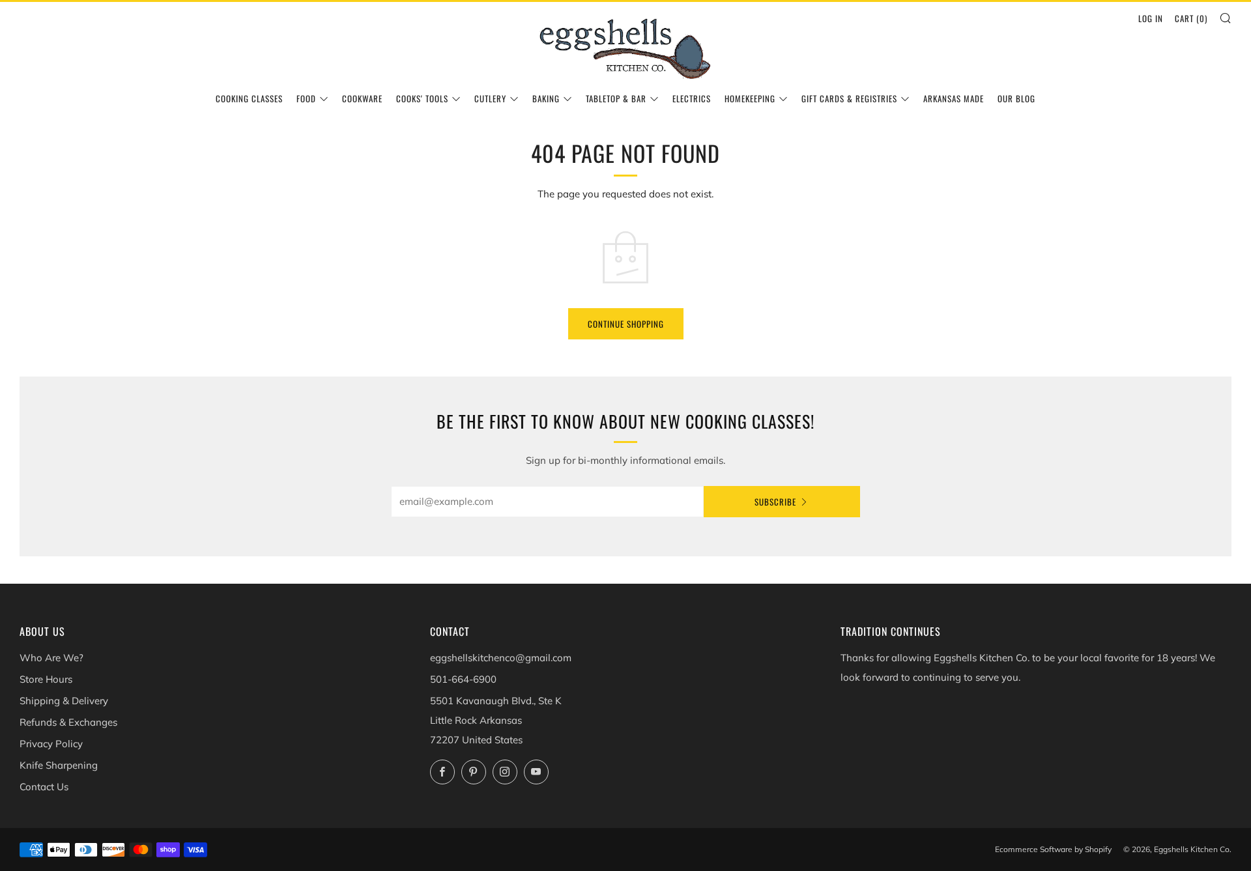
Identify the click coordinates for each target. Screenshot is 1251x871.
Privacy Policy (51, 743)
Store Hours (46, 679)
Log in (1150, 18)
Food (306, 98)
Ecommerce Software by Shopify (1053, 849)
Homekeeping (750, 98)
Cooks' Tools (422, 98)
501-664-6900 (463, 679)
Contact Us (44, 786)
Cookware (362, 98)
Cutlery (490, 98)
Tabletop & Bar (616, 98)
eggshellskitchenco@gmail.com (500, 657)
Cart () (1191, 18)
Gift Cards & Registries (849, 98)
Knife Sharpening (59, 765)
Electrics (691, 98)
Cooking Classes (249, 98)
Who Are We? (51, 657)
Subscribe (775, 501)
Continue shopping (626, 323)
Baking (546, 98)
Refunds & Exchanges (68, 722)
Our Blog (1016, 98)
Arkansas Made (953, 98)
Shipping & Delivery (64, 700)
